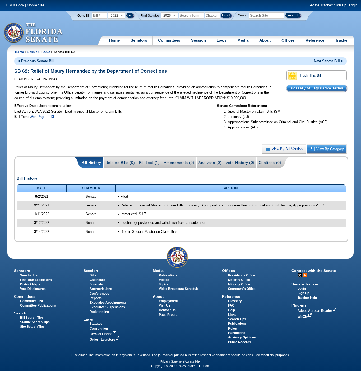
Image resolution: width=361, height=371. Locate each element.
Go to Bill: (84, 15)
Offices (288, 40)
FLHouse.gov (14, 5)
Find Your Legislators (36, 279)
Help (231, 310)
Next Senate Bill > (328, 61)
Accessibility (193, 361)
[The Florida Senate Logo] (33, 33)
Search (243, 15)
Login (353, 5)
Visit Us (164, 305)
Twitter (300, 275)
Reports (96, 298)
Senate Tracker (304, 284)
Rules (232, 328)
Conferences (99, 293)
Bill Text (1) (149, 162)
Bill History (91, 162)
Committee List (31, 301)
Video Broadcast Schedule (179, 288)
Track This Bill (310, 75)
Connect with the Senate (313, 270)
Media (242, 40)
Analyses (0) (209, 162)
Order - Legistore (103, 339)
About (265, 40)
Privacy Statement (172, 361)
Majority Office (239, 279)
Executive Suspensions (107, 307)
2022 (46, 51)
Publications (168, 275)
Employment (168, 301)
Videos (164, 279)
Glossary (235, 301)
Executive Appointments (108, 302)
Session (198, 40)
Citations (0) (270, 162)
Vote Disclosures (33, 288)
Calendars (97, 279)
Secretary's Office (242, 288)
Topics (164, 284)
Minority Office (239, 284)
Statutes (96, 323)
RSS (305, 275)
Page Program (170, 314)
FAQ (231, 305)
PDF (51, 117)
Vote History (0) (240, 162)
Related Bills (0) (120, 162)
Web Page (37, 117)
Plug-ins (299, 305)
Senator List (29, 275)
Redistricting (99, 311)
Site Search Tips (32, 326)
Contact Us (167, 310)
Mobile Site (35, 5)
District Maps (30, 284)
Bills (93, 275)
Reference (315, 40)
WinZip (303, 316)
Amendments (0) (179, 162)
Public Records (239, 342)
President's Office (241, 275)
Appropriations (101, 288)
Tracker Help (307, 297)
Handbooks (236, 333)
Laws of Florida (101, 334)
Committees (169, 40)
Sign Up (340, 5)
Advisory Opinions (242, 337)
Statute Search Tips (35, 322)
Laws (221, 40)
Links (232, 314)
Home (114, 40)
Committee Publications (38, 305)
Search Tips (237, 319)
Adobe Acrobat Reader (315, 310)
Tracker (342, 40)
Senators (139, 40)
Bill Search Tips (32, 317)
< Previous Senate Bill (36, 61)
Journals (96, 284)
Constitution (99, 328)
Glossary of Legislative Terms (316, 88)
